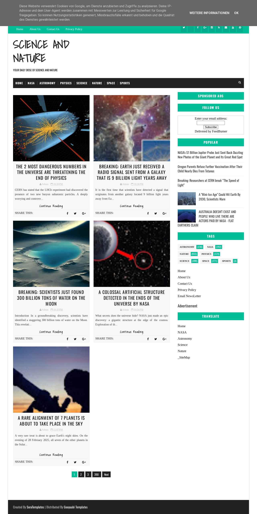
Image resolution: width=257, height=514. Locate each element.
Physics (66, 83)
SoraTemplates (35, 507)
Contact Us (53, 29)
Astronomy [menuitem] (185, 338)
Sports (125, 83)
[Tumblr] (191, 29)
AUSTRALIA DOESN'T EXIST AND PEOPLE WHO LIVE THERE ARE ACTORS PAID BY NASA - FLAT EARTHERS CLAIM (207, 218)
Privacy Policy (74, 29)
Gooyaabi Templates (76, 507)
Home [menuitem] (182, 326)
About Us (35, 29)
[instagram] (212, 29)
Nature (97, 83)
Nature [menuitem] (182, 351)
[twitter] (184, 29)
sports (226, 261)
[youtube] (233, 29)
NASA (31, 83)
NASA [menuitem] (182, 332)
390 (96, 474)
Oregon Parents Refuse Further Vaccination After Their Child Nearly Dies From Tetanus (210, 168)
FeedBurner (219, 131)
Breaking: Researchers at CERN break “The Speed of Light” (208, 182)
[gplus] (205, 29)
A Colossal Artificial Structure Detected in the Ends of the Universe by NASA (132, 298)
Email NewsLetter (189, 296)
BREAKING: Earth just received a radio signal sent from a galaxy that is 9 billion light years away (132, 172)
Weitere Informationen (210, 13)
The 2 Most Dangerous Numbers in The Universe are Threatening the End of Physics (51, 172)
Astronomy (47, 83)
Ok (236, 13)
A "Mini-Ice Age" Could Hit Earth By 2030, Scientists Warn (219, 196)
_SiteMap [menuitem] (184, 357)
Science (81, 83)
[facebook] (198, 29)
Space (111, 83)
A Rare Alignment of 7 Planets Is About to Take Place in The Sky (51, 420)
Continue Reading (51, 206)
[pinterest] (240, 29)
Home (19, 29)
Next (106, 474)
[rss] (219, 29)
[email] (226, 29)
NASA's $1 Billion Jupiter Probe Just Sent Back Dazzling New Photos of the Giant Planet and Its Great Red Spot (210, 154)
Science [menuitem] (183, 344)
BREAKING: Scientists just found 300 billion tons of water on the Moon (51, 298)
